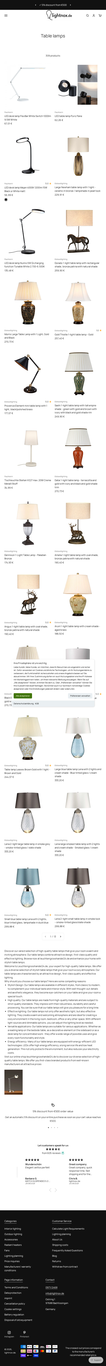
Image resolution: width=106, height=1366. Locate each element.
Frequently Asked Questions (67, 1250)
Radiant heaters (13, 1244)
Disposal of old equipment (18, 1320)
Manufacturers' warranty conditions (17, 1268)
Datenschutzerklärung (24, 703)
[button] (51, 1190)
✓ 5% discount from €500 (53, 5)
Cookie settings (13, 1309)
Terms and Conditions (16, 1287)
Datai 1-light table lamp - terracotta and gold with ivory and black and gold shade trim (76, 484)
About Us (57, 1239)
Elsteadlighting (61, 183)
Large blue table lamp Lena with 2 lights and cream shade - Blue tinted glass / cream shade (78, 773)
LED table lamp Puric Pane (68, 116)
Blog (54, 1255)
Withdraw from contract (65, 1266)
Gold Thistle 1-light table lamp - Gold (74, 334)
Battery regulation (14, 1314)
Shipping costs (60, 1244)
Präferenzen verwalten (80, 695)
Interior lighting (12, 1228)
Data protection (12, 1292)
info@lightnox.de (55, 1293)
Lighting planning (13, 1255)
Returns (56, 1261)
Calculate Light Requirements (68, 1228)
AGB (37, 703)
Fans (7, 1250)
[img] (53, 1149)
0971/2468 (51, 1287)
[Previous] (35, 5)
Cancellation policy (14, 1303)
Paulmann (8, 112)
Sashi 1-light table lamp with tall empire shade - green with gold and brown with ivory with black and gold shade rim (76, 409)
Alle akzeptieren (23, 695)
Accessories (11, 1239)
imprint (8, 1298)
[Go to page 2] (60, 936)
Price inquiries (12, 1261)
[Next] (70, 5)
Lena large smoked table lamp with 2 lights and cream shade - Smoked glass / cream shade (77, 847)
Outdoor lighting (13, 1234)
